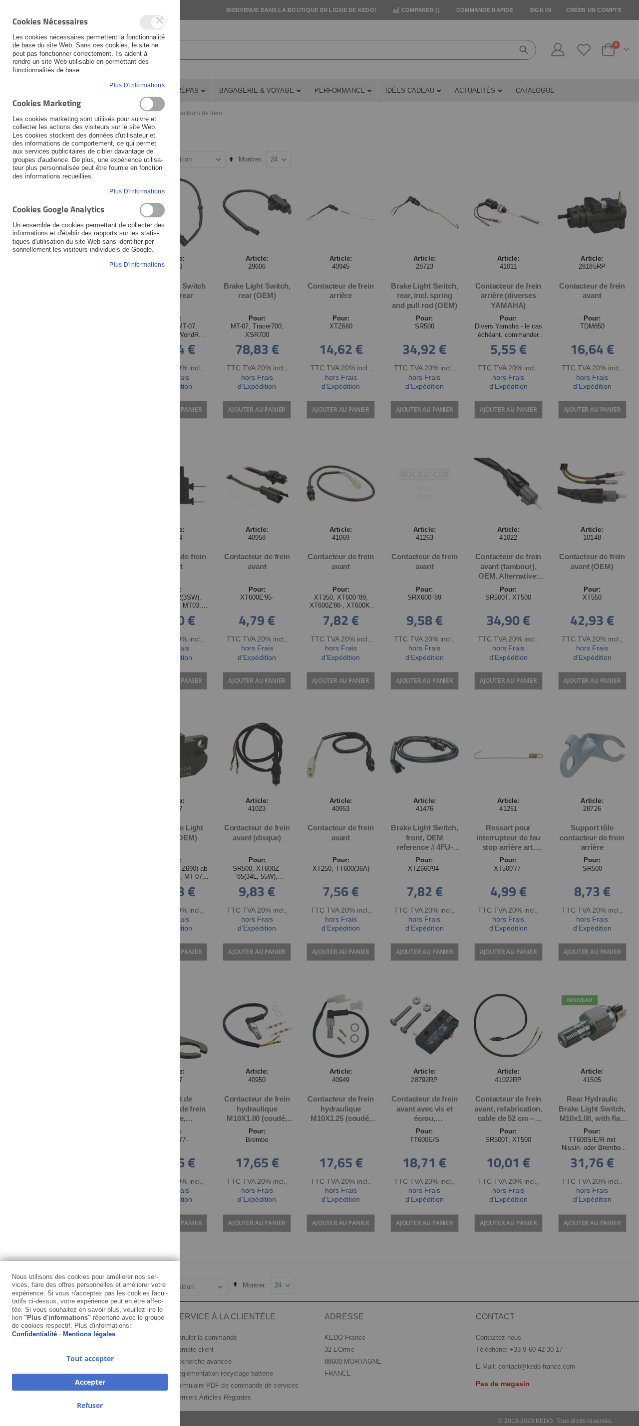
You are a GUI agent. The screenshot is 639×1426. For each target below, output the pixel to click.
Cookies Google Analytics (152, 210)
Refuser (90, 1405)
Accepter (90, 1382)
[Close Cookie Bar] (159, 20)
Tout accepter (90, 1358)
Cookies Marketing (152, 104)
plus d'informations (137, 85)
